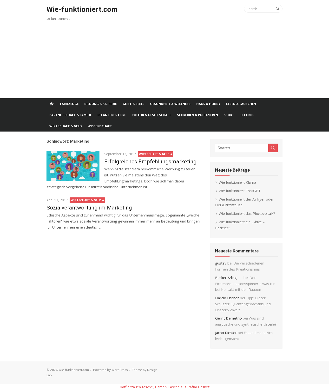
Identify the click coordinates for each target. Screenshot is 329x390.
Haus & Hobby (208, 104)
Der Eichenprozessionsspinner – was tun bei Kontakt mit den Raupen (245, 283)
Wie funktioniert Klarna (237, 182)
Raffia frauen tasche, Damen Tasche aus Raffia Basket (165, 386)
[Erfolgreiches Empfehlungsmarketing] (72, 166)
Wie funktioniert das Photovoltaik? (247, 213)
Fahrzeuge (69, 104)
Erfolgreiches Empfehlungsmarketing (150, 161)
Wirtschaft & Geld (65, 126)
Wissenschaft (100, 126)
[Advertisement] (164, 62)
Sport (229, 115)
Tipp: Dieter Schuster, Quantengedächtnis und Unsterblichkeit (243, 303)
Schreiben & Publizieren (197, 115)
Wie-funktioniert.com (82, 9)
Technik (247, 115)
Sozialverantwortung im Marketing (89, 207)
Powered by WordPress (110, 370)
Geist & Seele (133, 104)
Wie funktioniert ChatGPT (240, 190)
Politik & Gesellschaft (151, 115)
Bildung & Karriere (100, 104)
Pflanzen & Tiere (112, 115)
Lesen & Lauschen (241, 104)
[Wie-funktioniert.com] (51, 103)
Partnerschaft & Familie (70, 115)
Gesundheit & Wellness (170, 104)
